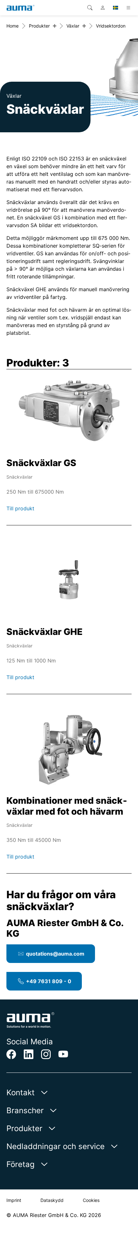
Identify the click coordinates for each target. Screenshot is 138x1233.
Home (12, 26)
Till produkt (21, 508)
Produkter (39, 26)
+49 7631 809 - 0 (48, 981)
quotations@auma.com (55, 953)
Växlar (72, 26)
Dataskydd (52, 1200)
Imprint (13, 1200)
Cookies (91, 1200)
